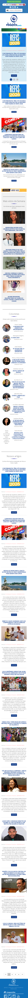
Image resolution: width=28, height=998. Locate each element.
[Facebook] (5, 996)
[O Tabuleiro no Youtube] (17, 7)
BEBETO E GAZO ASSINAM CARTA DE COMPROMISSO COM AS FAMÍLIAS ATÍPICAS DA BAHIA (14, 622)
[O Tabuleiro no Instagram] (15, 7)
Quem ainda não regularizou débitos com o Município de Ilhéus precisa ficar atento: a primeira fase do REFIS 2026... (14, 107)
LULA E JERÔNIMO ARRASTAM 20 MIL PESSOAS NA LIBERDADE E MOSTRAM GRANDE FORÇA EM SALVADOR (14, 673)
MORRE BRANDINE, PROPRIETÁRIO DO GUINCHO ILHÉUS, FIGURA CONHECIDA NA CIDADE (14, 299)
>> (22, 974)
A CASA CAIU (15, 337)
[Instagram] (14, 996)
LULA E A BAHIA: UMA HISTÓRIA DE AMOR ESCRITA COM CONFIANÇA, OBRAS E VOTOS (14, 924)
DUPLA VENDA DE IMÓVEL (18, 371)
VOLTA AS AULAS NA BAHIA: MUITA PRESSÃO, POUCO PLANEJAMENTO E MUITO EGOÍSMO (18, 385)
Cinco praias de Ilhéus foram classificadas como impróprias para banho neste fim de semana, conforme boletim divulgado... (14, 176)
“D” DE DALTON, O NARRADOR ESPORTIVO (18, 350)
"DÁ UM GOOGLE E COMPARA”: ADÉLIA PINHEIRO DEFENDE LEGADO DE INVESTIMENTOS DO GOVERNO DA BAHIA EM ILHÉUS (14, 773)
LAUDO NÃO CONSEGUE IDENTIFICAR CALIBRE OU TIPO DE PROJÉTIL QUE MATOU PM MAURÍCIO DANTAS (14, 822)
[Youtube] (18, 996)
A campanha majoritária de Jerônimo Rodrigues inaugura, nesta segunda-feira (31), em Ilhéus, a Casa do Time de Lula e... (14, 143)
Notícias (4, 50)
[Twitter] (10, 996)
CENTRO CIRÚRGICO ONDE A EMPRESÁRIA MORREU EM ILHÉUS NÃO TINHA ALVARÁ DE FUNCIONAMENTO (14, 275)
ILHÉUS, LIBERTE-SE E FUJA (18, 396)
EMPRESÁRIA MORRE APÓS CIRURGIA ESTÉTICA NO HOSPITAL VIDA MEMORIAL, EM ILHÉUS (14, 229)
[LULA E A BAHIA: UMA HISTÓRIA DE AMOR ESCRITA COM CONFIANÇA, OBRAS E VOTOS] (14, 936)
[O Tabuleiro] (14, 20)
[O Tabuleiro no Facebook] (10, 7)
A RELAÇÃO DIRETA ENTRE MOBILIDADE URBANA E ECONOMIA (18, 361)
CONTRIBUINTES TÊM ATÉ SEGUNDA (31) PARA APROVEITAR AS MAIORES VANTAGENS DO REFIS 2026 (14, 55)
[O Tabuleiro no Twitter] (13, 7)
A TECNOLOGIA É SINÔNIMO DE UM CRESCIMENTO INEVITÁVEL (18, 422)
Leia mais (14, 75)
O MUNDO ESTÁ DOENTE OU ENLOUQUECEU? (18, 328)
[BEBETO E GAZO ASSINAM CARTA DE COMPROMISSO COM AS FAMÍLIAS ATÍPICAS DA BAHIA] (14, 634)
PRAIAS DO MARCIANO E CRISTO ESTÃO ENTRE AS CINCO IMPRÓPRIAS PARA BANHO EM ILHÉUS (14, 171)
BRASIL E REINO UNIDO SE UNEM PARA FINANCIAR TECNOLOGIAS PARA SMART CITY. (18, 409)
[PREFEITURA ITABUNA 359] (14, 29)
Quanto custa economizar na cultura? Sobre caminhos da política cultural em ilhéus (18, 435)
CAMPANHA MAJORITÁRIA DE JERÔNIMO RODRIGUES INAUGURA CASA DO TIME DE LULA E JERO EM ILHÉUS (14, 137)
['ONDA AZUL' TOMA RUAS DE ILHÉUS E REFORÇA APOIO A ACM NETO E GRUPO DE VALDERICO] (14, 735)
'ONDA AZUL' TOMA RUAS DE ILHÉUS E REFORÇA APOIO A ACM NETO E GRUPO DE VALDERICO (14, 723)
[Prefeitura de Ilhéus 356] (14, 190)
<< (5, 974)
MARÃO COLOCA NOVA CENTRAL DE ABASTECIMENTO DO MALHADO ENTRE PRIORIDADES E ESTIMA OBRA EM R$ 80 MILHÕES (14, 874)
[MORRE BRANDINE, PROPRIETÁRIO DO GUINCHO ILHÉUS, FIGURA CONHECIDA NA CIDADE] (14, 287)
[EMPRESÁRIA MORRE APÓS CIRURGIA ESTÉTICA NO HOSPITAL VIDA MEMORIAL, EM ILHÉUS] (14, 218)
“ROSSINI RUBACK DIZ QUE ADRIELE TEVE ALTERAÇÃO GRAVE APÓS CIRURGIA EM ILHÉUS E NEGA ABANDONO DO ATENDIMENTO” (14, 252)
